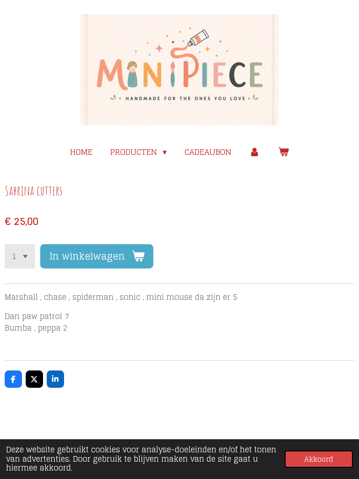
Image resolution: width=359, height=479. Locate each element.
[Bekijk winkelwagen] (283, 152)
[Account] (255, 152)
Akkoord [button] (318, 459)
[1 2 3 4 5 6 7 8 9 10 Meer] (20, 256)
